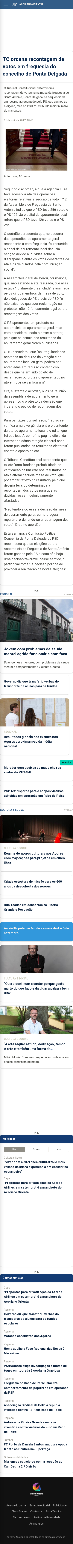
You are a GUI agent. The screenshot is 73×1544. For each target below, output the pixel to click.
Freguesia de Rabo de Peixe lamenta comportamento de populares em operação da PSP (36, 1387)
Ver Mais (68, 594)
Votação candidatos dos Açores (27, 1336)
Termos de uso (22, 1517)
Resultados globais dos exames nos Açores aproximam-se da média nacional (31, 741)
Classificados (19, 1511)
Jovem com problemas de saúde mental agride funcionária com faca (35, 651)
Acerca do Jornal (16, 1505)
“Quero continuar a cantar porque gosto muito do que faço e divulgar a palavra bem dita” (36, 988)
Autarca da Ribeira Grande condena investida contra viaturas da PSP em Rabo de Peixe (34, 1426)
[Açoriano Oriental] (36, 1496)
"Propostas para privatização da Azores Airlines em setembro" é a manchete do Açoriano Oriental (33, 1187)
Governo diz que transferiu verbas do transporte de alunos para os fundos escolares (31, 686)
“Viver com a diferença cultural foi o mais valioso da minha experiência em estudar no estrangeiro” (36, 1166)
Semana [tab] (36, 1149)
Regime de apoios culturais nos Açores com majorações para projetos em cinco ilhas (34, 858)
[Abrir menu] (5, 4)
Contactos (36, 1511)
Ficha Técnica (54, 1511)
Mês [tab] (59, 1149)
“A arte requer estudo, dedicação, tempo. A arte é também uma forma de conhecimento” (35, 1048)
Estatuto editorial (40, 1505)
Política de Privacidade (47, 1517)
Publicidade (60, 1505)
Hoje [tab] (14, 1149)
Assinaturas (36, 1523)
